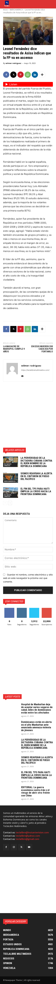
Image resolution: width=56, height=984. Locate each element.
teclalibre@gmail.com (27, 839)
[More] (42, 75)
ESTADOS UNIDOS (7, 465)
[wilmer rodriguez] (12, 370)
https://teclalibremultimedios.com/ (35, 370)
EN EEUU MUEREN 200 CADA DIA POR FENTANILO (42, 349)
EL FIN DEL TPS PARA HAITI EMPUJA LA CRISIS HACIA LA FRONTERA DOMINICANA (36, 491)
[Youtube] (29, 847)
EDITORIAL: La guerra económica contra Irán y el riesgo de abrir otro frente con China (35, 791)
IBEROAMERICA (16, 9)
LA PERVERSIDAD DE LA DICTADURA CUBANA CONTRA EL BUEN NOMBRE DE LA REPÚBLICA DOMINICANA (36, 462)
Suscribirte (47, 609)
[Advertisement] (28, 415)
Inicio (5, 9)
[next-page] (10, 503)
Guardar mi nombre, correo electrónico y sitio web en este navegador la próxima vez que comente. (28, 578)
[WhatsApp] (28, 75)
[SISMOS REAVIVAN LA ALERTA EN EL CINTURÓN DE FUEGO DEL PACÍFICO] (10, 477)
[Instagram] (14, 847)
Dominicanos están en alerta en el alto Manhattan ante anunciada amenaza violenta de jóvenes (36, 726)
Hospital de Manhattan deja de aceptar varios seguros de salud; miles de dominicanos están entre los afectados (37, 708)
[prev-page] (5, 503)
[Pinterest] (20, 75)
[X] (13, 75)
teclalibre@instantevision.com (32, 832)
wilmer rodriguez (13, 63)
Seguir (22, 609)
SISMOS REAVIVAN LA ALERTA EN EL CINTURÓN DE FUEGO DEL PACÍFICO (36, 476)
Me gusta (9, 609)
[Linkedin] (35, 75)
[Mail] (22, 375)
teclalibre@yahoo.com (28, 835)
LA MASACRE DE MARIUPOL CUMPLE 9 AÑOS (14, 349)
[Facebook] (6, 75)
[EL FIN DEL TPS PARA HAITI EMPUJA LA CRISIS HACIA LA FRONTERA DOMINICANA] (10, 492)
